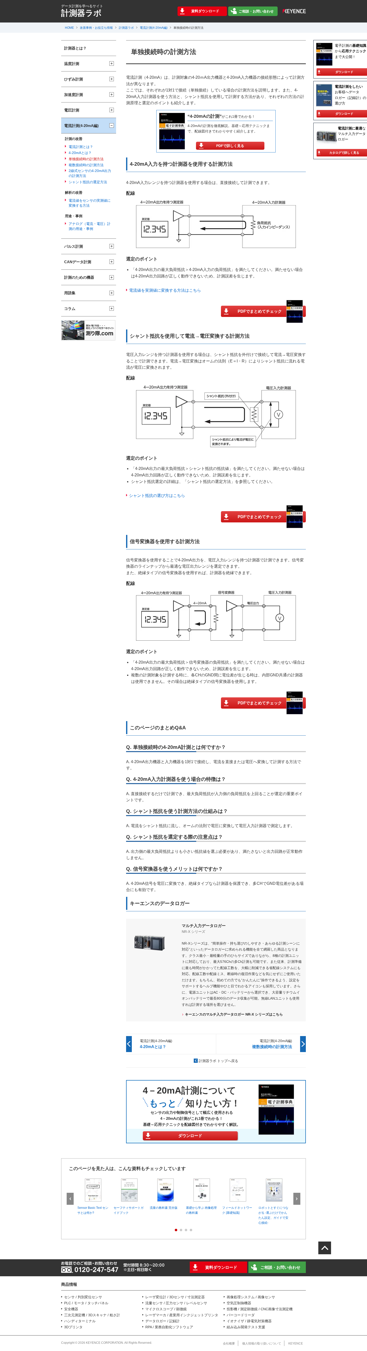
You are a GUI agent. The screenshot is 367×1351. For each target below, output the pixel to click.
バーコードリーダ (241, 1315)
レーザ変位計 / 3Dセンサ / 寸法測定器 (175, 1297)
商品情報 (69, 1284)
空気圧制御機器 (239, 1303)
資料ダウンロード (205, 11)
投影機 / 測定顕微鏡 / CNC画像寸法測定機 (260, 1309)
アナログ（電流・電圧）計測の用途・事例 (90, 226)
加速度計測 (73, 94)
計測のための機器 (79, 277)
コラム (69, 308)
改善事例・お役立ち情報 (96, 27)
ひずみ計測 (73, 79)
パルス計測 (73, 246)
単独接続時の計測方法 (86, 159)
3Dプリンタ (73, 1327)
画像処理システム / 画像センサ (251, 1297)
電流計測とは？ (81, 147)
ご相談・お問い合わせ (256, 11)
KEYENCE (295, 1343)
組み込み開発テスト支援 (246, 1327)
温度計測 (71, 63)
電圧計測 (71, 110)
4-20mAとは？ (80, 153)
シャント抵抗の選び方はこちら (157, 495)
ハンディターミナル (80, 1321)
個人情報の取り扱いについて (261, 1343)
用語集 (69, 293)
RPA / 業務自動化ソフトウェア (169, 1327)
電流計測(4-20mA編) (154, 27)
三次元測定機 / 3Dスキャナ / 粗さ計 (92, 1315)
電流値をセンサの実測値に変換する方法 (90, 202)
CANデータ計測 (77, 262)
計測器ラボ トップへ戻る (218, 1061)
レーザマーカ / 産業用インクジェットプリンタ (181, 1315)
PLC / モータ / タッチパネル (86, 1303)
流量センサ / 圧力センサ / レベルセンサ (176, 1303)
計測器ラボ (126, 27)
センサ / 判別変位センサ (83, 1297)
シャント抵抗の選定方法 (88, 182)
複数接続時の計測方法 (86, 165)
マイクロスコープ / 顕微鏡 (166, 1309)
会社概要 (229, 1343)
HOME (69, 27)
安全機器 (71, 1309)
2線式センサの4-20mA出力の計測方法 (90, 173)
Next (296, 1199)
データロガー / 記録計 (162, 1321)
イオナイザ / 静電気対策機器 (249, 1321)
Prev (70, 1199)
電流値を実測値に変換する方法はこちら (165, 290)
